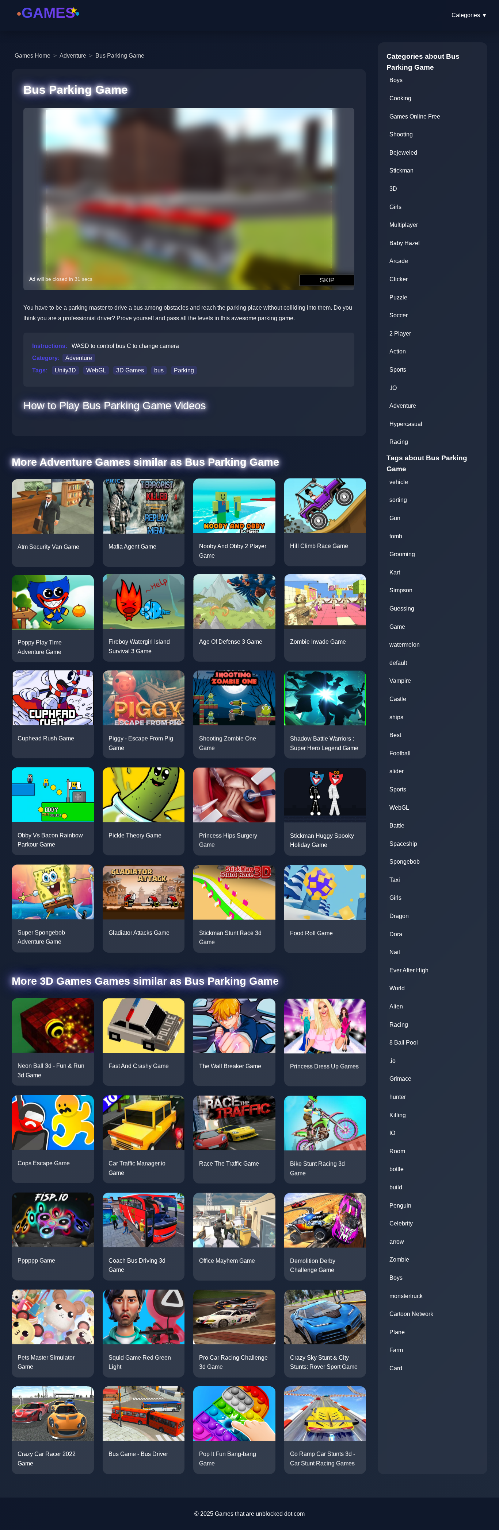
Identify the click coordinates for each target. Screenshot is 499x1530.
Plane (397, 1332)
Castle (397, 699)
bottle (396, 1169)
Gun (394, 518)
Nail (394, 952)
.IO (393, 388)
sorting (398, 500)
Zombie (399, 1259)
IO (392, 1133)
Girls (395, 207)
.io (392, 1061)
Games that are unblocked (249, 1514)
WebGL (96, 370)
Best (395, 735)
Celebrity (401, 1223)
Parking (184, 370)
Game (397, 627)
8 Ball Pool (403, 1042)
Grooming (402, 554)
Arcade (398, 261)
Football (400, 753)
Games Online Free (414, 116)
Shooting (401, 134)
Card (395, 1368)
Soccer (398, 315)
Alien (396, 1006)
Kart (394, 572)
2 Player (400, 333)
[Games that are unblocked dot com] (48, 23)
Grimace (400, 1079)
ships (396, 717)
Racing (398, 442)
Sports (397, 370)
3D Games (130, 370)
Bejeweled (403, 153)
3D (393, 189)
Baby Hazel (404, 243)
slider (396, 771)
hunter (397, 1097)
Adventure (73, 56)
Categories (469, 15)
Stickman (401, 170)
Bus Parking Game (119, 56)
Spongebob (404, 862)
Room (397, 1151)
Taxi (394, 880)
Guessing (401, 608)
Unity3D (65, 370)
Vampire (400, 681)
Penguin (400, 1205)
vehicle (398, 482)
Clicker (398, 279)
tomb (395, 536)
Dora (395, 934)
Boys (396, 80)
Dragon (399, 916)
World (397, 988)
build (395, 1187)
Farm (396, 1350)
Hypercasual (405, 424)
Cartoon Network (411, 1314)
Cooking (400, 98)
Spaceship (403, 844)
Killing (397, 1115)
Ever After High (408, 970)
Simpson (400, 590)
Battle (396, 825)
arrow (396, 1242)
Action (397, 351)
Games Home (32, 56)
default (398, 663)
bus (159, 370)
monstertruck (406, 1296)
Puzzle (398, 297)
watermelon (404, 645)
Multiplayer (403, 225)
